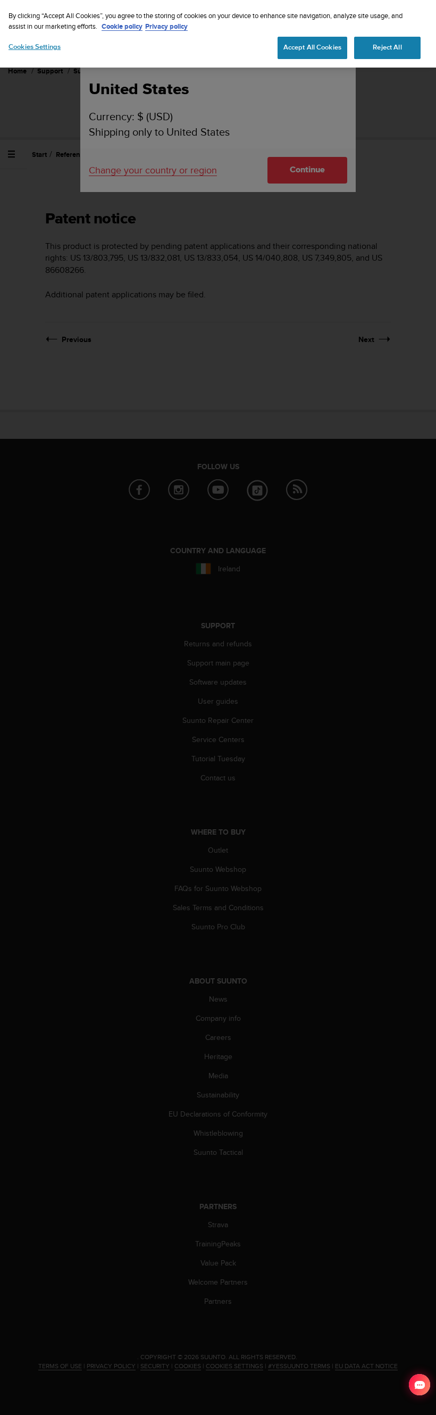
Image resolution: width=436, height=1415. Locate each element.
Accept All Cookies (312, 47)
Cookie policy (122, 26)
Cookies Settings (35, 47)
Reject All (387, 47)
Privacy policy (166, 26)
